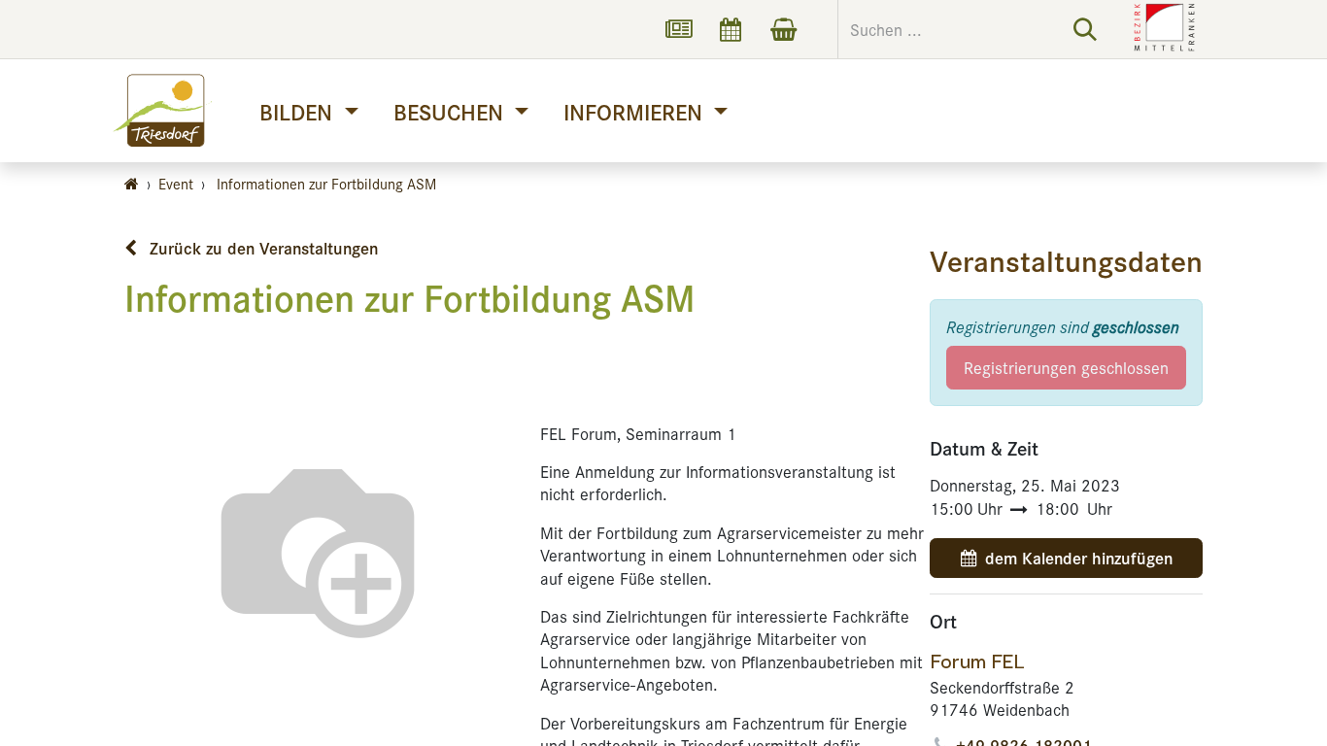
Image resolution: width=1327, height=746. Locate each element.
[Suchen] (1085, 29)
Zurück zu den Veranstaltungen (261, 247)
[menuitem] (308, 111)
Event (175, 183)
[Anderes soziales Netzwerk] (678, 29)
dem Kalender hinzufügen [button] (1079, 557)
